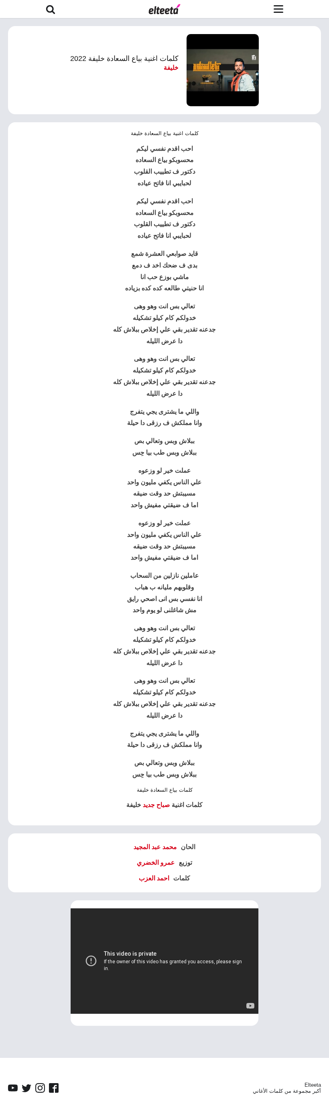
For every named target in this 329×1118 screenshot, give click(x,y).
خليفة (171, 67)
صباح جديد (156, 804)
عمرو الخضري (156, 862)
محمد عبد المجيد (155, 846)
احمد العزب (154, 878)
